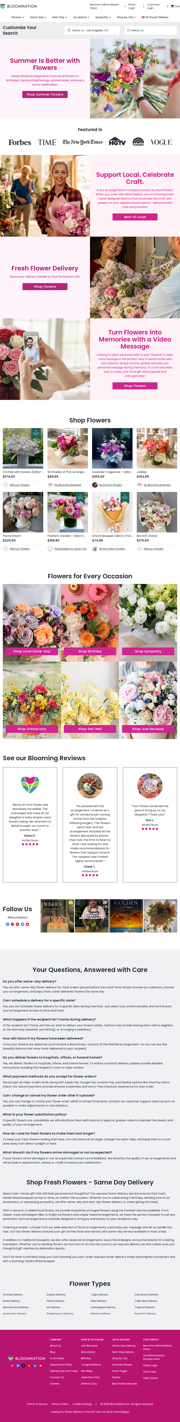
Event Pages (119, 1371)
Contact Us (57, 1377)
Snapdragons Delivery (60, 1313)
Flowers (16, 17)
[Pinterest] (17, 924)
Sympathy (101, 17)
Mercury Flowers (20, 485)
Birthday (86, 1358)
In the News (57, 1358)
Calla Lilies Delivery (146, 1301)
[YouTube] (27, 924)
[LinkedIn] (35, 1365)
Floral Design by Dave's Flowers (71, 549)
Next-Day (58, 17)
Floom (125, 1412)
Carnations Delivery (147, 1294)
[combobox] (154, 30)
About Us (55, 1345)
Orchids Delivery (13, 1294)
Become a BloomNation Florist (157, 1347)
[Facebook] (7, 924)
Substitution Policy (61, 1364)
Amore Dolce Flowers (112, 549)
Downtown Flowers (110, 485)
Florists (116, 1377)
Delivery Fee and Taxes (64, 1371)
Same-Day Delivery (124, 1345)
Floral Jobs (149, 1371)
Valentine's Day (90, 1377)
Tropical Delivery (145, 1307)
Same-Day (37, 17)
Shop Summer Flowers (47, 95)
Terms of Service (37, 1404)
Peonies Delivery (101, 1313)
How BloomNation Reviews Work (154, 1357)
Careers (55, 1383)
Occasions (80, 17)
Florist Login (150, 1365)
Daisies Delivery (56, 1294)
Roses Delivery (11, 1301)
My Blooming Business (67, 485)
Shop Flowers (51, 287)
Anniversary (88, 1352)
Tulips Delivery (99, 1294)
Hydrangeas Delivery (103, 1307)
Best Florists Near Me (124, 1383)
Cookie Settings (82, 1404)
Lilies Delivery (99, 1301)
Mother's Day (89, 1383)
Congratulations (91, 1364)
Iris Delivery (53, 1307)
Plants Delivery (56, 1301)
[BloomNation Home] (18, 6)
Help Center (150, 1378)
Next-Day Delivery (123, 1352)
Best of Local (141, 217)
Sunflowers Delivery (15, 1313)
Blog (52, 1352)
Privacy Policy (60, 1404)
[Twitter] (22, 924)
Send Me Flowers (122, 1364)
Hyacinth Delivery (145, 1313)
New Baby (87, 1371)
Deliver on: (137, 30)
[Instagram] (12, 924)
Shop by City (125, 17)
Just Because (89, 1345)
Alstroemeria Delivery (16, 1307)
